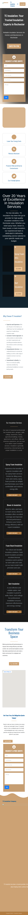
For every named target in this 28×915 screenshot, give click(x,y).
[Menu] (17, 4)
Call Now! (22, 4)
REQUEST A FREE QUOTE (12, 495)
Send (6, 97)
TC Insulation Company (12, 4)
